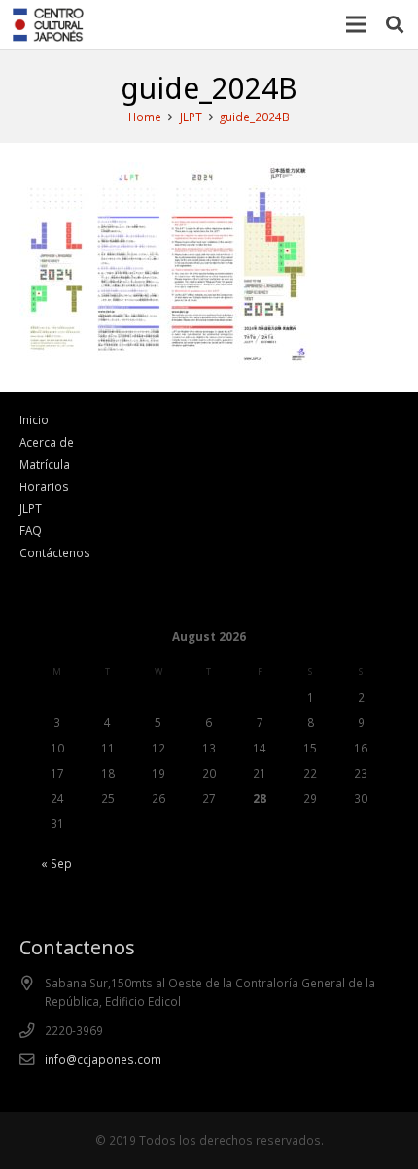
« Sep (56, 863)
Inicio (34, 419)
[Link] (48, 25)
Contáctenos (54, 552)
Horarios (44, 486)
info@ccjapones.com (103, 1059)
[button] (394, 24)
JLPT (30, 508)
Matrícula (44, 464)
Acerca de (46, 442)
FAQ (30, 530)
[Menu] (356, 24)
